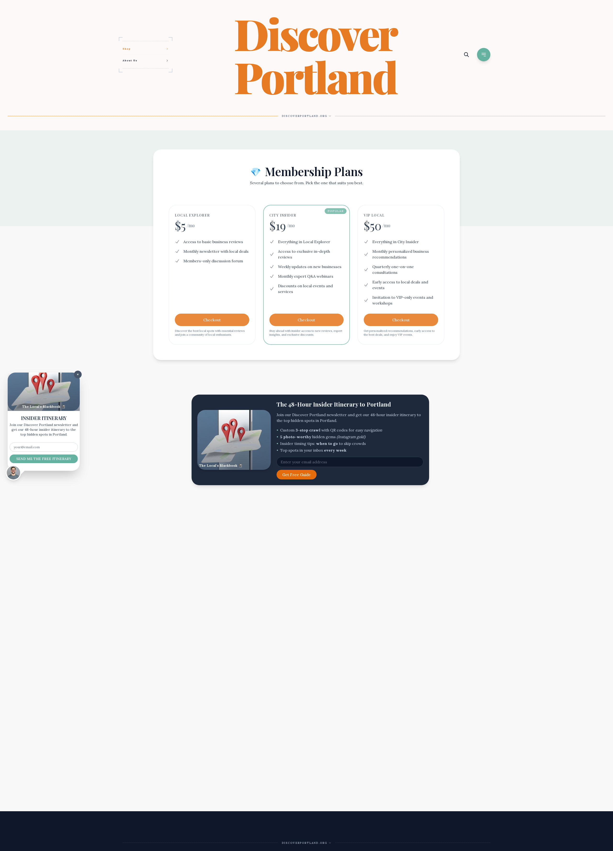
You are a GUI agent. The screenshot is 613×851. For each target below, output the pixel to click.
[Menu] (483, 54)
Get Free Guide (296, 474)
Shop (127, 48)
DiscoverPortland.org (305, 116)
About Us (130, 60)
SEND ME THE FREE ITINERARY (43, 459)
